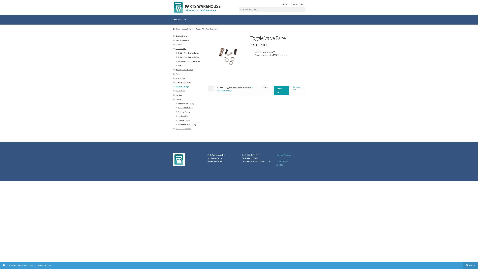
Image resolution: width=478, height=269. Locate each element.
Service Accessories (183, 129)
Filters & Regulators (183, 82)
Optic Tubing (183, 116)
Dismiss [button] (472, 265)
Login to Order (297, 4)
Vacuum (179, 74)
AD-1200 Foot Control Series (189, 61)
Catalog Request (283, 155)
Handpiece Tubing (185, 107)
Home (284, 4)
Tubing (178, 99)
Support (279, 164)
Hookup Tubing (184, 112)
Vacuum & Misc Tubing (187, 124)
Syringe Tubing (184, 120)
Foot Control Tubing (186, 103)
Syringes (179, 44)
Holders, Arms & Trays (184, 70)
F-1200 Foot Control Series (188, 53)
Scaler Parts (180, 91)
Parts (180, 65)
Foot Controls (181, 49)
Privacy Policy (282, 161)
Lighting (179, 95)
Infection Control (182, 40)
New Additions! (181, 36)
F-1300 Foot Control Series (188, 57)
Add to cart (279, 90)
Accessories (180, 78)
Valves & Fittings (188, 29)
